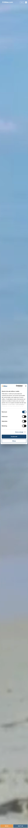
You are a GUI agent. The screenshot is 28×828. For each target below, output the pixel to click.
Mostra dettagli (19, 432)
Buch (22, 2)
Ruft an (20, 826)
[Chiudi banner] (25, 386)
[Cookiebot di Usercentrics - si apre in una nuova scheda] (16, 386)
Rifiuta (14, 441)
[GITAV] (7, 2)
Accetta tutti (14, 436)
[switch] (24, 416)
